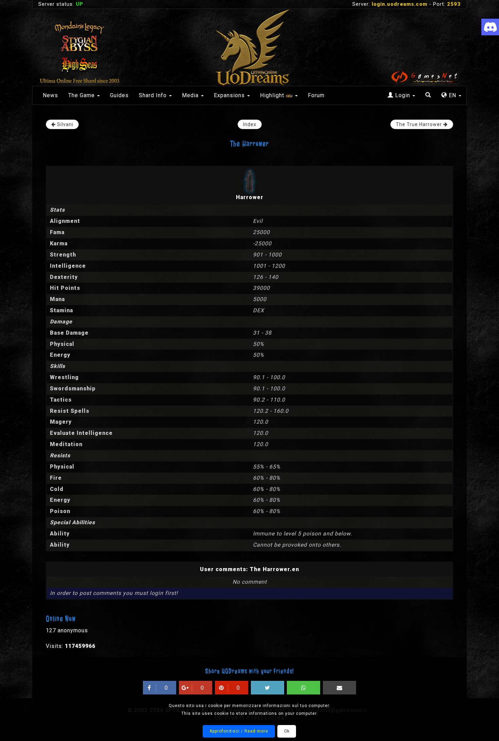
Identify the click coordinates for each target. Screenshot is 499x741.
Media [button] (191, 95)
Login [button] (402, 95)
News (50, 95)
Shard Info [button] (153, 95)
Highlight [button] (273, 95)
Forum (316, 95)
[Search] (428, 95)
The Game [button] (82, 95)
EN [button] (452, 95)
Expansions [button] (230, 95)
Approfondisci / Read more (238, 731)
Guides (119, 95)
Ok (286, 731)
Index (249, 124)
